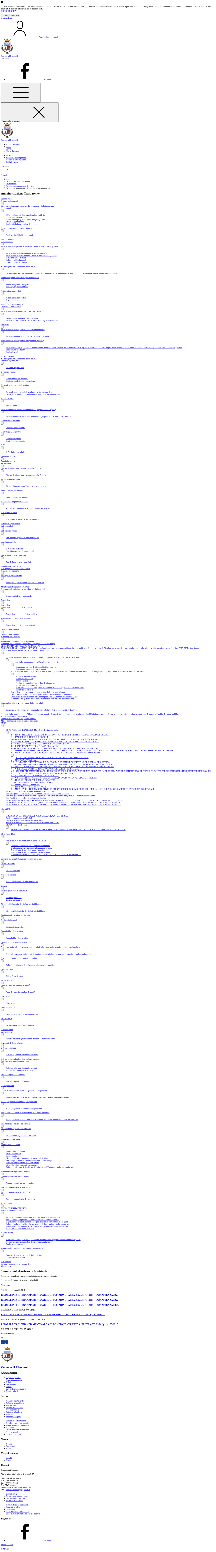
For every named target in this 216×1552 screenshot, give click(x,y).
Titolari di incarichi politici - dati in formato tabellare (26, 253)
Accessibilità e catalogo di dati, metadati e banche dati (22, 1248)
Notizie (9, 1444)
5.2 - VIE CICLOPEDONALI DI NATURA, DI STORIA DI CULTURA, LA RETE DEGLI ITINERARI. (54, 778)
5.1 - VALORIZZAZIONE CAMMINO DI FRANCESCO (34, 776)
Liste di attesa (6, 1019)
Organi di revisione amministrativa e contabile (19, 958)
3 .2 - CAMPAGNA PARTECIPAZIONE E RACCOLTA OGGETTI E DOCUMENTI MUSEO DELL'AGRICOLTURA (60, 762)
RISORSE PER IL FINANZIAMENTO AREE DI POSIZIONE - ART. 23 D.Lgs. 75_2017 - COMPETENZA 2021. (60, 1305)
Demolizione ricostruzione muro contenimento (29, 850)
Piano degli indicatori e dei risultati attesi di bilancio (21, 904)
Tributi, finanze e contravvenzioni (19, 1425)
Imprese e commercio (14, 1407)
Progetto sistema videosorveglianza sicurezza (18, 719)
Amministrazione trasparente (17, 1505)
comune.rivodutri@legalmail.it (18, 1490)
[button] (13, 144)
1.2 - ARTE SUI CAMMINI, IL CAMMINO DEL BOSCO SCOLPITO (40, 744)
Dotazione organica (8, 372)
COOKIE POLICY (9, 11)
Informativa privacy (14, 1507)
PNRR (8, 155)
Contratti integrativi (13, 439)
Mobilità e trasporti (13, 1416)
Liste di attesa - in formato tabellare (20, 1025)
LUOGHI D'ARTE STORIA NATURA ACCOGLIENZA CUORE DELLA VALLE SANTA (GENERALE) (55, 739)
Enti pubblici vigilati (9, 531)
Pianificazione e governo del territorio (16, 1124)
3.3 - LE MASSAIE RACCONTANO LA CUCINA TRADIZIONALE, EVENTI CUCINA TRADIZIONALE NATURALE (61, 764)
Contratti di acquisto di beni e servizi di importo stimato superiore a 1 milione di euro (44, 696)
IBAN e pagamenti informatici (13, 1074)
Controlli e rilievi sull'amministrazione (16, 942)
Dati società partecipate (15, 549)
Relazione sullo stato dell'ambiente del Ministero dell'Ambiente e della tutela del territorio (41, 1167)
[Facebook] (7, 171)
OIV (3, 445)
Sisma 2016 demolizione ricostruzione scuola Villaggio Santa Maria (32, 823)
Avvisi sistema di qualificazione (28, 685)
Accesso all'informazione (16, 160)
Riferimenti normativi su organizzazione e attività (25, 215)
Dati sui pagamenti (8, 1048)
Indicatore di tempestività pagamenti (15, 1061)
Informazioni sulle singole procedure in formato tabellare (23, 703)
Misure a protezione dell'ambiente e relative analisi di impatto (30, 1160)
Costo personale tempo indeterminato (20, 381)
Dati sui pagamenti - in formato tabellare (22, 1055)
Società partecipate (8, 542)
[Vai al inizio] (2, 1338)
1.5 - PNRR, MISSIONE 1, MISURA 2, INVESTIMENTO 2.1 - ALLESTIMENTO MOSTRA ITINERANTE (55, 753)
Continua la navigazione (10, 15)
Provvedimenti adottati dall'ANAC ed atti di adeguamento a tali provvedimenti (37, 1226)
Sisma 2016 (5, 809)
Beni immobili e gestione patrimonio (15, 915)
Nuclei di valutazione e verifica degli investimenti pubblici (24, 1090)
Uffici (8, 1382)
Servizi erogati (6, 980)
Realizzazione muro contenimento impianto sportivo (31, 848)
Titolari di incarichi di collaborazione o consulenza (21, 311)
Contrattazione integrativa (11, 432)
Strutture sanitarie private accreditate (15, 1171)
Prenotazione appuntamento (17, 1496)
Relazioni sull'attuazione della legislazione (22, 1163)
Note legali (10, 1509)
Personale (5, 325)
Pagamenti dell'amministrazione (13, 1043)
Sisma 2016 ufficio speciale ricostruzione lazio (24, 820)
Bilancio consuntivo (14, 900)
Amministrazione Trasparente (18, 181)
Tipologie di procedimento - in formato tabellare (25, 583)
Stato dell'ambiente (13, 1154)
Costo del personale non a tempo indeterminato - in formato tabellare (33, 394)
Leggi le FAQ (11, 1494)
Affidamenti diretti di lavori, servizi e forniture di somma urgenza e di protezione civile (50, 687)
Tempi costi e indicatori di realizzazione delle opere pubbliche (25, 1113)
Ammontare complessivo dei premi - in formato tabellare (28, 508)
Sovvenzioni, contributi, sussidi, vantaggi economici (21, 859)
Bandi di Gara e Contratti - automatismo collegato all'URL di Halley (28, 644)
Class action (5, 996)
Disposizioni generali (9, 201)
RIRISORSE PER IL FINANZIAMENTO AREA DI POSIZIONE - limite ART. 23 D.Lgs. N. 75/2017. (53, 1314)
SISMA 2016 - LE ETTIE (16, 825)
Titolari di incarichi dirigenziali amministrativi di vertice (22, 330)
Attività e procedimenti (10, 571)
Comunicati (10, 1446)
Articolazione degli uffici (11, 291)
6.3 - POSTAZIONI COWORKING (25, 784)
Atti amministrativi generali (16, 217)
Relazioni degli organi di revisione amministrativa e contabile (30, 965)
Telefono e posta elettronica (12, 304)
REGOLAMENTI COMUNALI (14, 1208)
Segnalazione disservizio (15, 1498)
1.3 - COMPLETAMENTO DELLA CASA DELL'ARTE (34, 746)
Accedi (4, 175)
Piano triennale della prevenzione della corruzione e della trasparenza (33, 1217)
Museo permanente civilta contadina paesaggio (19, 721)
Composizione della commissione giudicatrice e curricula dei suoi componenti (41, 694)
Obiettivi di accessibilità (15, 1257)
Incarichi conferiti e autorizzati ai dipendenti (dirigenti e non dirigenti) (28, 410)
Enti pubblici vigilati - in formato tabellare (22, 538)
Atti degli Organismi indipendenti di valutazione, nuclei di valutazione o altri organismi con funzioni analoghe (49, 954)
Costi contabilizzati (8, 1007)
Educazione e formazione (16, 1421)
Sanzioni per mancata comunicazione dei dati (18, 266)
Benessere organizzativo (10, 524)
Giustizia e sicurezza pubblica (17, 1423)
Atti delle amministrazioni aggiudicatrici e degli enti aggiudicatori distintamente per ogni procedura (45, 657)
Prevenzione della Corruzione (12, 1210)
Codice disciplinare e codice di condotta (21, 224)
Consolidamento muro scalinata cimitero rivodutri (30, 846)
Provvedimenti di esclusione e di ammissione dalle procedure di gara (38, 692)
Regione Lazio (7, 18)
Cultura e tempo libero (15, 1403)
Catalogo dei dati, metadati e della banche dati (24, 1255)
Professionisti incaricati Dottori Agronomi (17, 641)
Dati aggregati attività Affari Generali (15, 569)
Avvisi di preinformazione (26, 676)
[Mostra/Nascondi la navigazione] (20, 92)
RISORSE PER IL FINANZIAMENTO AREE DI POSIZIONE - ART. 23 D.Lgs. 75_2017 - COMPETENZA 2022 (59, 1300)
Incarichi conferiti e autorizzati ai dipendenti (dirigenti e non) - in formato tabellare (38, 416)
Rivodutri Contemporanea (16, 157)
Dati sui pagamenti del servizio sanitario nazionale (20, 1059)
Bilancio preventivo (14, 898)
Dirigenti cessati (7, 356)
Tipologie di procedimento (11, 576)
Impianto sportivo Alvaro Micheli (19, 818)
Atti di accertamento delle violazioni (20, 1228)
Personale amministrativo (16, 1389)
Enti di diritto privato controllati (13, 555)
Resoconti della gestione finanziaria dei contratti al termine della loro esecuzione (42, 699)
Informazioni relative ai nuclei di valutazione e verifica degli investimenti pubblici (38, 1097)
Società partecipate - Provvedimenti (20, 551)
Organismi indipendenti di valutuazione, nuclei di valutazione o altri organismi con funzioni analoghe (40, 947)
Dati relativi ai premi (9, 513)
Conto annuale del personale (17, 379)
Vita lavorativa (12, 1405)
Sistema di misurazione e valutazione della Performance (23, 468)
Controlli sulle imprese (10, 629)
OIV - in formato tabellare (16, 452)
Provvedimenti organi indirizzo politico (16, 607)
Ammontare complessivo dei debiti (19, 1070)
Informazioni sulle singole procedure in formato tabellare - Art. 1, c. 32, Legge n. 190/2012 (42, 710)
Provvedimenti (6, 600)
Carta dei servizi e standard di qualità (15, 985)
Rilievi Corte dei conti (14, 976)
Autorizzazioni (12, 1432)
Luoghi (9, 1458)
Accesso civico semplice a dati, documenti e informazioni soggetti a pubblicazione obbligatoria (43, 1240)
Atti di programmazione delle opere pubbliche (19, 1102)
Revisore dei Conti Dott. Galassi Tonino (22, 318)
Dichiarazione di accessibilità (17, 1511)
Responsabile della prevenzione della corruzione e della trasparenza (32, 1219)
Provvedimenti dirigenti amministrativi (16, 618)
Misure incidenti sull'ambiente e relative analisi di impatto (28, 1158)
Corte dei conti (7, 969)
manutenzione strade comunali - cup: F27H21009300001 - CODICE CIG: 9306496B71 (46, 855)
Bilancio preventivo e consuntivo (14, 891)
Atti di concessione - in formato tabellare (22, 882)
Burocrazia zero (7, 239)
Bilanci (4, 886)
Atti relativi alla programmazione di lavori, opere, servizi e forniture (37, 662)
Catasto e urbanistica (14, 1412)
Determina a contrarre (24, 679)
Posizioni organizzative (10, 361)
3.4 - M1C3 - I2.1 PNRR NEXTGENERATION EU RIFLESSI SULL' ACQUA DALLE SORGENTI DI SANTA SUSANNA (62, 767)
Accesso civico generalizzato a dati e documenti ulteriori (28, 1242)
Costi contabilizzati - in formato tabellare (22, 1014)
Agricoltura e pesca (13, 1434)
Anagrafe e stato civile (15, 1401)
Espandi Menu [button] (6, 199)
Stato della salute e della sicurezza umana (22, 1165)
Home (8, 179)
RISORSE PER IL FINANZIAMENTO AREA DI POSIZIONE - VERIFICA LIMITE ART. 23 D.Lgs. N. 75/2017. (59, 1324)
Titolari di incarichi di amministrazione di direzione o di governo (31, 255)
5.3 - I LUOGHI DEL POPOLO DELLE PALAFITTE (33, 780)
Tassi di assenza (7, 398)
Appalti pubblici (12, 1410)
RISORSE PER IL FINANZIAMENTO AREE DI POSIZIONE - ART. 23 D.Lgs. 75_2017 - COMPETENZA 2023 (59, 1295)
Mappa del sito (7, 1545)
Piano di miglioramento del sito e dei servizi (23, 1514)
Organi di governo (13, 1378)
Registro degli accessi (14, 1244)
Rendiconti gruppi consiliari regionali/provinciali (20, 278)
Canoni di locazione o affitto (12, 931)
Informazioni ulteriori (24, 690)
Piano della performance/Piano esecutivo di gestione (26, 486)
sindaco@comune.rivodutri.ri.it (19, 1487)
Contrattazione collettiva (10, 421)
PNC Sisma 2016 (8, 834)
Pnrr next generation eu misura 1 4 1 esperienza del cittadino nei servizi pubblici (37, 793)
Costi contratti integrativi (15, 441)
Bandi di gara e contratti (10, 636)
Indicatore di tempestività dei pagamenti (21, 1068)
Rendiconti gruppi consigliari (17, 284)
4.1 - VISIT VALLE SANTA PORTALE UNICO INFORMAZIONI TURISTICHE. (45, 769)
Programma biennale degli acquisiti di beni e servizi (36, 667)
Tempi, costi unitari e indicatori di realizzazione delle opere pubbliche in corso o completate (42, 1119)
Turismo (9, 1414)
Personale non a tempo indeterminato (15, 385)
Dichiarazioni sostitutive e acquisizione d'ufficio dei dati (23, 589)
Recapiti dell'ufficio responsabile (19, 596)
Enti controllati (7, 526)
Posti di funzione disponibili (17, 350)
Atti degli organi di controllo (17, 287)
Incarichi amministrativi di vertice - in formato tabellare (27, 336)
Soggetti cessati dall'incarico (17, 262)
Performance (11, 184)
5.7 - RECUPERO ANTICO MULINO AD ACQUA (32, 782)
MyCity (6, 1549)
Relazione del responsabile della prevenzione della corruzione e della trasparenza (38, 1224)
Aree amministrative (14, 1380)
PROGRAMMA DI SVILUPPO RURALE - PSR (21, 646)
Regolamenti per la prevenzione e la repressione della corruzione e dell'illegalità (37, 1222)
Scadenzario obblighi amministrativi (20, 235)
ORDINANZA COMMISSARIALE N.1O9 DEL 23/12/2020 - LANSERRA (37, 816)
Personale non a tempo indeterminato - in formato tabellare (29, 392)
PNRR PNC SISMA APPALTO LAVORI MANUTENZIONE (31, 791)
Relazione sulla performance (12, 490)
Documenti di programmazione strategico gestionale (26, 219)
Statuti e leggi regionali (15, 222)
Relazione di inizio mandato (17, 260)
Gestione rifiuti (7, 1030)
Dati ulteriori (6, 1262)
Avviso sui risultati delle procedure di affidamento (35, 683)
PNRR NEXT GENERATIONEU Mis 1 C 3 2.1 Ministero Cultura (32, 730)
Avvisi (8, 1448)
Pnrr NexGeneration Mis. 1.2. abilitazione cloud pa (26, 798)
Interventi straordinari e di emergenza (15, 1187)
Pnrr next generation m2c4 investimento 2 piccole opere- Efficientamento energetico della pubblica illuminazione (50, 796)
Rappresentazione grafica (11, 566)
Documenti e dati (13, 1391)
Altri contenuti (6, 1203)
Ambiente (10, 1427)
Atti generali (6, 208)
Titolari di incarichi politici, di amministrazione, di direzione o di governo (29, 246)
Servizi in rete (6, 1032)
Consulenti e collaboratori (11, 306)
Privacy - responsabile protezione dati (15, 1264)
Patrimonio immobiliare (10, 920)
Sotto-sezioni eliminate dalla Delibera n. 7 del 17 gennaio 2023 (25, 650)
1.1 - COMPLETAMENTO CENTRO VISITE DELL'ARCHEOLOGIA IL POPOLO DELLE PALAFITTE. (55, 741)
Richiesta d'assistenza (14, 1501)
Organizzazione (7, 242)
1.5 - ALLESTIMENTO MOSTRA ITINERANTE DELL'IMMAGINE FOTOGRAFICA (52, 758)
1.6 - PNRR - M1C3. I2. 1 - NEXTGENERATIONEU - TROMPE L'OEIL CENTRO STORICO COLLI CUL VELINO (59, 735)
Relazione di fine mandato (16, 258)
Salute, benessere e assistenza (17, 1430)
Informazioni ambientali (10, 1140)
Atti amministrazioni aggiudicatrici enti (16, 716)
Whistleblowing (7, 1266)
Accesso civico (7, 1233)
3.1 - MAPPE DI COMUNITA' (23, 760)
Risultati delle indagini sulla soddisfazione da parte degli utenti (30, 1039)
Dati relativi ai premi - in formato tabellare (22, 519)
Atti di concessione (8, 875)
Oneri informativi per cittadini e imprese (16, 228)
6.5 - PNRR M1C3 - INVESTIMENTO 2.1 (28, 787)
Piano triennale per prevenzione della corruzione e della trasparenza (27, 206)
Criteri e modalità (8, 864)
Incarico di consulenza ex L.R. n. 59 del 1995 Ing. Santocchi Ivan (32, 320)
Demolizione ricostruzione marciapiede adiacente (30, 852)
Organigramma (12, 300)
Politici (9, 1387)
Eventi (8, 1460)
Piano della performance (10, 479)
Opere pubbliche (7, 1086)
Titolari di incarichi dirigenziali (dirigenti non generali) (22, 341)
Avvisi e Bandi (22, 681)
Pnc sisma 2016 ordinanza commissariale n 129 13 (26, 841)
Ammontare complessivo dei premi (20, 186)
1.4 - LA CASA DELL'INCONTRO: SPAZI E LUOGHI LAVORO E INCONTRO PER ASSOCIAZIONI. (54, 748)
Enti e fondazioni (13, 1384)
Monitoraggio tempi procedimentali (15, 587)
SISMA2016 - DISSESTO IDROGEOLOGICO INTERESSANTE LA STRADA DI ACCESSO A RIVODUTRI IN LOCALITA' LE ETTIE (68, 830)
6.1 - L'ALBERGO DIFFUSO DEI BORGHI (29, 737)
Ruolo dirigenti (12, 352)
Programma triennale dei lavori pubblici (31, 669)
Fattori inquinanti (13, 1156)
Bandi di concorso (8, 456)
